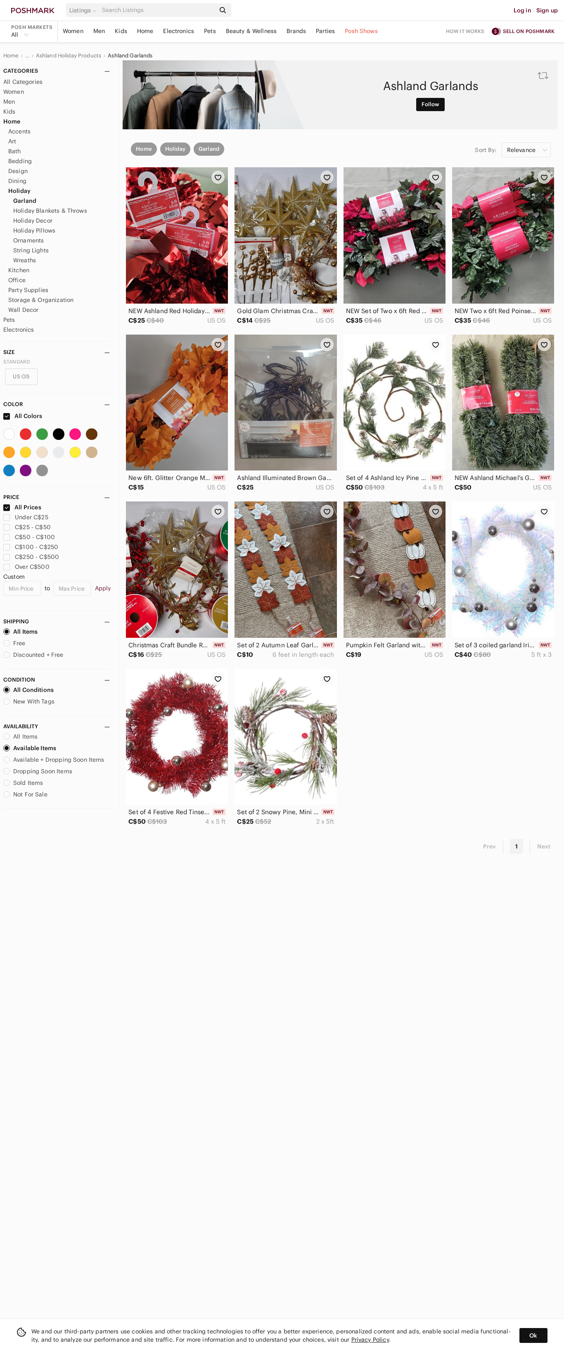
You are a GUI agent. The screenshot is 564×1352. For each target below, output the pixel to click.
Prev (489, 846)
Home (145, 31)
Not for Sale (30, 794)
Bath (14, 151)
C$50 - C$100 (35, 537)
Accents (19, 131)
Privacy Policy (370, 1339)
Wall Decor (23, 310)
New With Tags (34, 701)
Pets (210, 31)
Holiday (19, 191)
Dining (17, 181)
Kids (121, 31)
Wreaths (24, 260)
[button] (84, 10)
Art (12, 141)
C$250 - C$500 (37, 557)
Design (18, 171)
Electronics (178, 31)
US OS (21, 376)
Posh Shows (361, 31)
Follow (430, 104)
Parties (325, 31)
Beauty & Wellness (251, 31)
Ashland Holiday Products (69, 55)
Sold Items (28, 782)
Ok (533, 1335)
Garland (24, 200)
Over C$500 (32, 566)
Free (19, 643)
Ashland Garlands (130, 55)
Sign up (547, 10)
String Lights (31, 250)
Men (99, 31)
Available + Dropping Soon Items (58, 759)
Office (17, 280)
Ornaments (28, 240)
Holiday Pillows (34, 230)
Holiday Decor (32, 220)
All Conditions (33, 690)
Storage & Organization (40, 300)
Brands (296, 31)
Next (543, 846)
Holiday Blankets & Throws (50, 210)
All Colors (28, 416)
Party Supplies (28, 290)
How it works (465, 31)
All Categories (23, 82)
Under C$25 (31, 517)
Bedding (20, 161)
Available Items (34, 748)
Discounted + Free (38, 654)
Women (73, 31)
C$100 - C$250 (36, 547)
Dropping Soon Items (42, 771)
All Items (25, 631)
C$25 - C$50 (33, 527)
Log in (522, 10)
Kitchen (18, 270)
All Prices (27, 507)
